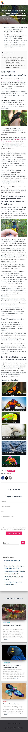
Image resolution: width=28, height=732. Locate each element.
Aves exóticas (11, 470)
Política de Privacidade (14, 723)
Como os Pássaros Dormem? (11, 703)
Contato (20, 728)
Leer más (6, 639)
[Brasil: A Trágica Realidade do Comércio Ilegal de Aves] (14, 652)
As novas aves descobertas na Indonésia (12, 57)
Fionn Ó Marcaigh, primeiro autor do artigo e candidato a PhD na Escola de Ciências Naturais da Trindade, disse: (15, 60)
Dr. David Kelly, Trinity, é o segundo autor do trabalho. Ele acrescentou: (15, 66)
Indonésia (8, 473)
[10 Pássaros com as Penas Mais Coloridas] (14, 612)
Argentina (5, 701)
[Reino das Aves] (3, 2)
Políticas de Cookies (11, 728)
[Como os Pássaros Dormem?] (14, 690)
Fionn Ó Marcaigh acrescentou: (13, 63)
